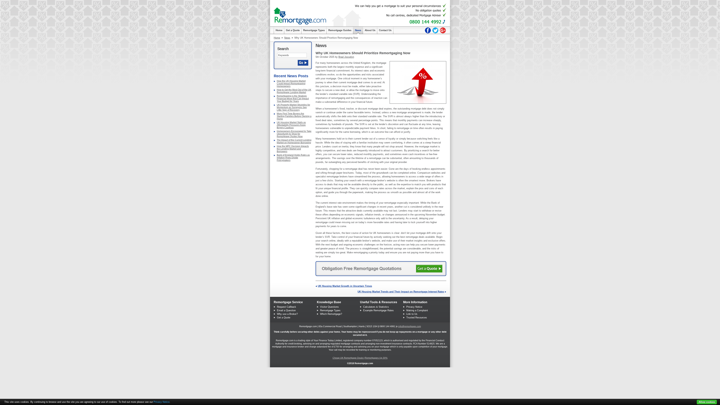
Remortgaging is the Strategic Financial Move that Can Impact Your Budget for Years (293, 99)
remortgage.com (300, 14)
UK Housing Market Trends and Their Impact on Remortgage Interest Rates (401, 291)
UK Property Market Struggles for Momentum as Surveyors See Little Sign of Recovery (293, 107)
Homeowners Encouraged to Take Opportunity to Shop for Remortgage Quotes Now (294, 134)
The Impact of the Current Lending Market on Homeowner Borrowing (294, 141)
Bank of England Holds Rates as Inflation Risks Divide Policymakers (293, 158)
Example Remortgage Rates (378, 310)
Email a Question (286, 310)
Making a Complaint (417, 310)
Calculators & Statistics (376, 306)
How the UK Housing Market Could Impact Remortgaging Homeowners (291, 84)
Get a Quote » (429, 268)
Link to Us (411, 314)
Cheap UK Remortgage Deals (348, 358)
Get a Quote (283, 317)
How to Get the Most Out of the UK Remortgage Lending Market (294, 91)
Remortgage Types (330, 310)
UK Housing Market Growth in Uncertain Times (345, 286)
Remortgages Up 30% (376, 358)
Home (277, 37)
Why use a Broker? (287, 314)
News (287, 37)
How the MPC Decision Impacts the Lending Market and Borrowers (293, 149)
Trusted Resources (416, 317)
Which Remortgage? (331, 314)
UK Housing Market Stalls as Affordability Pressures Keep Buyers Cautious (291, 125)
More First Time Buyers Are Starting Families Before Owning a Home (294, 116)
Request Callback (286, 306)
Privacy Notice (414, 306)
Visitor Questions (329, 306)
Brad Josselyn (346, 57)
